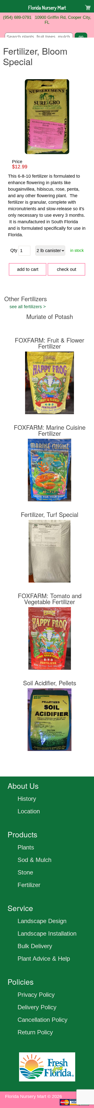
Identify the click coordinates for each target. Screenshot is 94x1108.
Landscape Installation (47, 933)
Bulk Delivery (35, 946)
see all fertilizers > (28, 306)
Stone (25, 872)
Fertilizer (29, 884)
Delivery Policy (37, 1007)
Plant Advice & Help (44, 958)
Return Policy (35, 1032)
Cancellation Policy (42, 1019)
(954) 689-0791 (17, 17)
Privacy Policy (36, 994)
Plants (26, 847)
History (27, 798)
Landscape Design (42, 921)
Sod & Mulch (34, 859)
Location (29, 811)
